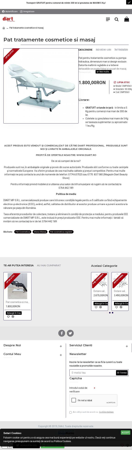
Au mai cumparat (49, 265)
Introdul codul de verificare (78, 390)
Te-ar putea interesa (18, 265)
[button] (107, 312)
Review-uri (103, 49)
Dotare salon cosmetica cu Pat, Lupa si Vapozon (100, 291)
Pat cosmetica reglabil (61, 232)
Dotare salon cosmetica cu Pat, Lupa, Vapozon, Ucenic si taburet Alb (121, 291)
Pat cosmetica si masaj (18, 302)
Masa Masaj (40, 232)
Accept (126, 432)
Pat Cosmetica (23, 232)
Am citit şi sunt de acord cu (93, 412)
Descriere (85, 49)
